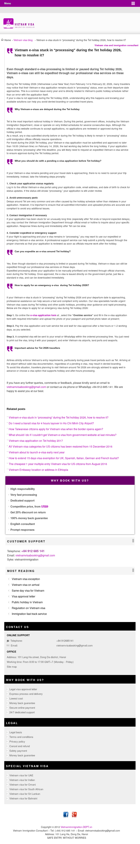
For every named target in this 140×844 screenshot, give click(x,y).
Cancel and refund (19, 746)
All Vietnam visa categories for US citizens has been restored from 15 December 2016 (60, 446)
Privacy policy (17, 741)
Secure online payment (22, 707)
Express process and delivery (26, 694)
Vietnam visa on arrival (25, 585)
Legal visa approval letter (23, 689)
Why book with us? (25, 680)
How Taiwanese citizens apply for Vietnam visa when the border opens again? (56, 429)
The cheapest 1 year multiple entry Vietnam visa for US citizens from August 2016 (58, 464)
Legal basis (15, 732)
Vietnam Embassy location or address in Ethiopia (38, 470)
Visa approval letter (23, 596)
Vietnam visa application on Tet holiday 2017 (36, 441)
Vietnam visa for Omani (22, 784)
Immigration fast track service (29, 614)
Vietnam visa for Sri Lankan (24, 793)
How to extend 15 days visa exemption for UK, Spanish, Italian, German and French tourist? (64, 458)
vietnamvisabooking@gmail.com (35, 555)
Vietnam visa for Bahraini (23, 798)
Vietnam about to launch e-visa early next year (37, 452)
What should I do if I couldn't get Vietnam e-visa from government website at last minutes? (62, 435)
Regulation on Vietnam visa (28, 608)
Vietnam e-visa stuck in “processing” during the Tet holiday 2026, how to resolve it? (58, 417)
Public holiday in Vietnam (27, 602)
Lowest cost (16, 698)
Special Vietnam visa (27, 766)
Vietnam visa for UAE (21, 775)
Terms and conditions (21, 737)
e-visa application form (43, 315)
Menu (7, 3)
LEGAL (12, 723)
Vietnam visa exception (26, 579)
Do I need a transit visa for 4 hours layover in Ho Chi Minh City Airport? (51, 423)
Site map (12, 666)
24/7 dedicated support (22, 712)
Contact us (17, 627)
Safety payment (18, 750)
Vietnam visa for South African (26, 789)
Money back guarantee (22, 703)
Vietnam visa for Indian (22, 780)
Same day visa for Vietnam (28, 590)
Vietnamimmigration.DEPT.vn (76, 827)
